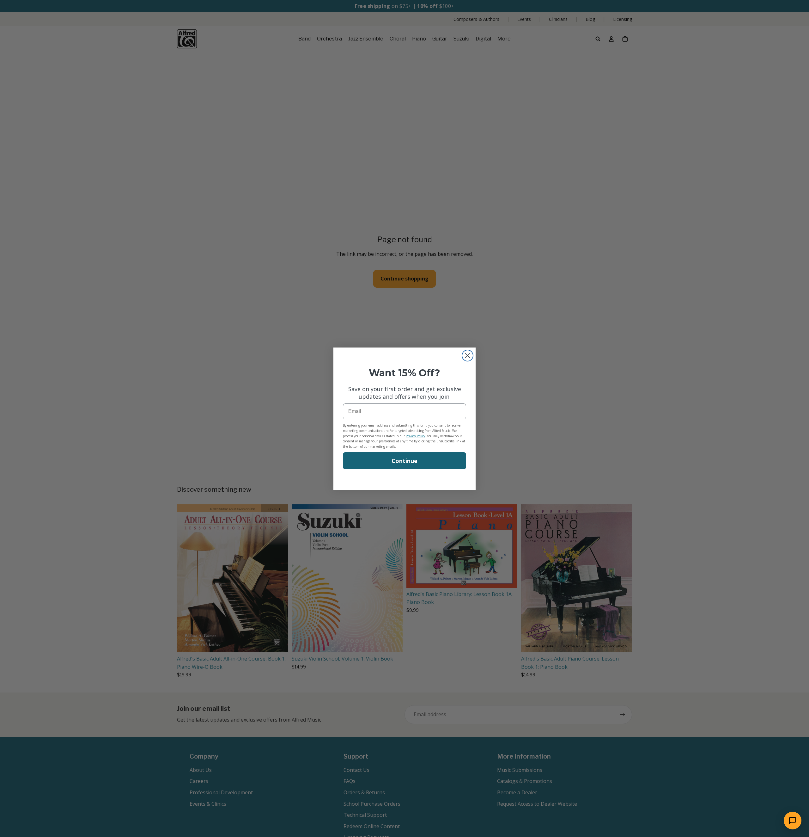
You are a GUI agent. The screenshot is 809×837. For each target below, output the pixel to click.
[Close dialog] (467, 355)
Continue (404, 461)
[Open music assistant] (792, 820)
